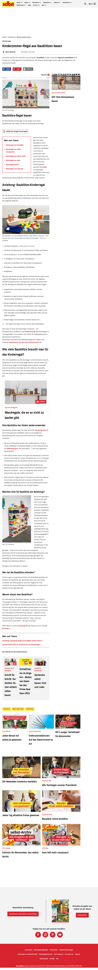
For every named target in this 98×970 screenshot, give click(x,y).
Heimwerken (66, 2)
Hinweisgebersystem (46, 954)
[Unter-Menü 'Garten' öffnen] (21, 2)
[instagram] (45, 935)
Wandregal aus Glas (13, 160)
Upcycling (21, 626)
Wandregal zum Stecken (14, 169)
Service (35, 5)
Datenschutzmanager (66, 949)
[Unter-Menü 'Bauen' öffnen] (29, 2)
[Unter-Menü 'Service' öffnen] (39, 5)
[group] (25, 101)
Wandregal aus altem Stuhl (15, 156)
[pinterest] (53, 935)
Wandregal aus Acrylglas (15, 145)
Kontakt (52, 958)
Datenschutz (54, 949)
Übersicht (44, 75)
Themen (77, 954)
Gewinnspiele (43, 958)
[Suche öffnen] (85, 4)
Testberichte (20, 5)
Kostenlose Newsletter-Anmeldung (23, 914)
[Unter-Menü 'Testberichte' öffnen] (24, 5)
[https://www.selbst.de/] (8, 4)
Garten (18, 2)
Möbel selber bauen (24, 37)
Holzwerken (46, 2)
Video (29, 5)
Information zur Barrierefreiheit (27, 954)
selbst (4, 37)
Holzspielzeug (30, 331)
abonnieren (82, 915)
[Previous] (5, 94)
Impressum (28, 949)
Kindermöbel (29, 709)
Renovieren (35, 2)
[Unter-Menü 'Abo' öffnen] (45, 5)
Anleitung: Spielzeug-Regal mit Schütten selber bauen (21, 641)
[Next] (46, 94)
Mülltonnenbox (12, 449)
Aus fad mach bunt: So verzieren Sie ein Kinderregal (21, 644)
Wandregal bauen (12, 164)
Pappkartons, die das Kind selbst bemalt (24, 342)
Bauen (26, 2)
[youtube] (60, 935)
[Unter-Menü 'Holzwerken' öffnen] (51, 2)
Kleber (44, 167)
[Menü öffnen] (94, 4)
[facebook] (38, 935)
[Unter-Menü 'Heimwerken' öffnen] (71, 2)
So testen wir (69, 954)
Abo (43, 5)
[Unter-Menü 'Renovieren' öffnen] (40, 2)
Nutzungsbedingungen (41, 949)
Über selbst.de (58, 954)
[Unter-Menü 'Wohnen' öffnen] (59, 2)
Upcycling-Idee (40, 430)
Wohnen (56, 2)
